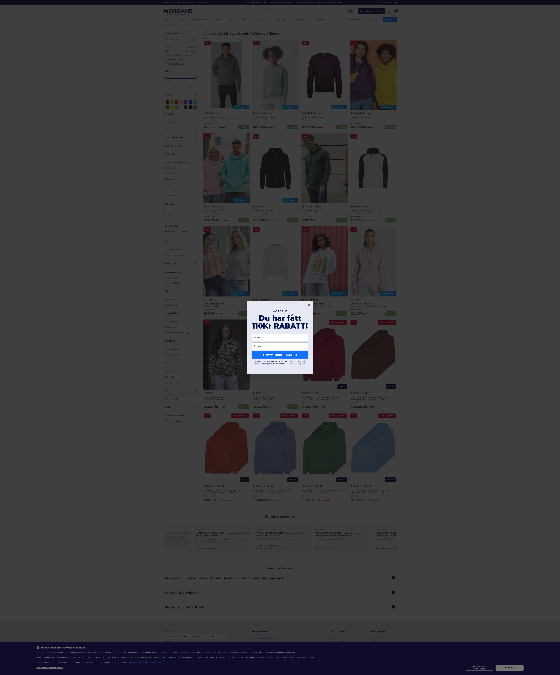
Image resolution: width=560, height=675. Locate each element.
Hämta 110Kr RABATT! (280, 355)
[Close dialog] (309, 304)
